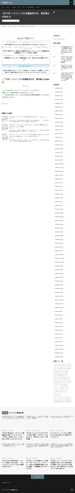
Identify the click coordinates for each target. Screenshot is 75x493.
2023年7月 (57, 228)
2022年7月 (57, 273)
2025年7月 (57, 137)
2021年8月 (57, 315)
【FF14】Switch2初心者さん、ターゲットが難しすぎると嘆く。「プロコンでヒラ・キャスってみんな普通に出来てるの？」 (13, 463)
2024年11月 (58, 167)
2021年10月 (58, 307)
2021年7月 (57, 319)
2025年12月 (58, 118)
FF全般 (13, 7)
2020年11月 (58, 349)
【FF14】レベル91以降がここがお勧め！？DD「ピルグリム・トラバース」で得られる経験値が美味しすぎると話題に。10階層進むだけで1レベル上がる (37, 464)
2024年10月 (58, 171)
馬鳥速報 (68, 401)
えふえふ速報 (67, 381)
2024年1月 (57, 205)
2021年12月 (58, 300)
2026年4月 (57, 103)
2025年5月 (57, 144)
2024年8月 (57, 179)
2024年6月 (57, 186)
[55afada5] (26, 86)
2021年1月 (57, 341)
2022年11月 (58, 258)
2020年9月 (57, 356)
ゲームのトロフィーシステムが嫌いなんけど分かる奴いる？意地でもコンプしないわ (61, 435)
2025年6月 (57, 141)
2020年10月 (58, 353)
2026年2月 (57, 110)
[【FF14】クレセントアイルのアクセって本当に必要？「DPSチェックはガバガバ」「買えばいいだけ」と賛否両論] (57, 59)
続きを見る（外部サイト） (26, 66)
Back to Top (37, 477)
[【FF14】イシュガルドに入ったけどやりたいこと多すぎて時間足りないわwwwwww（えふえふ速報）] (5, 127)
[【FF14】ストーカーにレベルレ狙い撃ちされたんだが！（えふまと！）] (5, 119)
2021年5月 (57, 326)
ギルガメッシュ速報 (58, 388)
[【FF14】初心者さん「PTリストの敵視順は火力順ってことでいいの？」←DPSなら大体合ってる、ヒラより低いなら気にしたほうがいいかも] (57, 49)
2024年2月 (57, 201)
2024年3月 (57, 197)
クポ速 (66, 388)
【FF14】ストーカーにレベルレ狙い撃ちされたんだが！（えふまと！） (28, 116)
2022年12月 (58, 254)
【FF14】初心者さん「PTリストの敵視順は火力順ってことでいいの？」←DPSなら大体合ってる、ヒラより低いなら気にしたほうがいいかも (13, 436)
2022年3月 (57, 288)
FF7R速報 (68, 365)
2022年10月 (58, 262)
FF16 (19, 7)
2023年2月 (57, 247)
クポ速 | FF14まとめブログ (60, 391)
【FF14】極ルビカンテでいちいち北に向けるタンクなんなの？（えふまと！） (26, 44)
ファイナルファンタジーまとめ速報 (62, 397)
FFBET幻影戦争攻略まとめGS (60, 375)
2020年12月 (58, 345)
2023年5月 (57, 235)
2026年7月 (57, 92)
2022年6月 (57, 277)
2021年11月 (58, 303)
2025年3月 (57, 152)
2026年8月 (57, 88)
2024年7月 (57, 182)
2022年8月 (57, 269)
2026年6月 (57, 95)
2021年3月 (57, 334)
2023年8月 (57, 224)
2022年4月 (57, 284)
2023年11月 (58, 213)
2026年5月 (57, 99)
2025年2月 (57, 156)
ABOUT (8, 7)
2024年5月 (57, 190)
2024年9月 (57, 175)
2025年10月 (58, 126)
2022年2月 (57, 292)
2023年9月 (57, 220)
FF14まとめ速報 (67, 368)
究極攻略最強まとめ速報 (59, 401)
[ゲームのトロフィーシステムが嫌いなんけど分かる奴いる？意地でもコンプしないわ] (57, 67)
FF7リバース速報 (58, 368)
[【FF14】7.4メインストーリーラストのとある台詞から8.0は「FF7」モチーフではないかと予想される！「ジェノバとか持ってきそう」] (5, 137)
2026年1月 (57, 114)
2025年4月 (57, 148)
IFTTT (61, 381)
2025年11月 (58, 122)
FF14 (23, 7)
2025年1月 (57, 160)
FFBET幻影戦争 (30, 7)
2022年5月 (57, 281)
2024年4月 (57, 194)
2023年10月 (58, 216)
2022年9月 (57, 266)
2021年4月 (57, 330)
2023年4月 (57, 239)
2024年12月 (58, 163)
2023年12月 (58, 209)
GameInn (56, 381)
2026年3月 (57, 107)
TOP (3, 7)
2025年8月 (57, 133)
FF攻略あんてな (66, 378)
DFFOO (38, 7)
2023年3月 (57, 243)
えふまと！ (56, 384)
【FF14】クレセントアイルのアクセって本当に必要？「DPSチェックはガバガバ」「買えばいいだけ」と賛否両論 (67, 59)
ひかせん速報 (64, 384)
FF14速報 (16, 20)
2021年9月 (57, 311)
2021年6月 (57, 322)
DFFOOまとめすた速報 (59, 365)
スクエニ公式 (57, 394)
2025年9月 (57, 129)
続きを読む (5, 103)
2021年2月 (57, 337)
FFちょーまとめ (57, 378)
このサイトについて (6, 482)
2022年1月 (57, 296)
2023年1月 (57, 250)
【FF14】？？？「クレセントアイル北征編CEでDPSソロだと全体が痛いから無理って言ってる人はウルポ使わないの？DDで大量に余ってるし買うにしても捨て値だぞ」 (61, 464)
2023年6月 (57, 231)
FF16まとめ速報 (63, 371)
